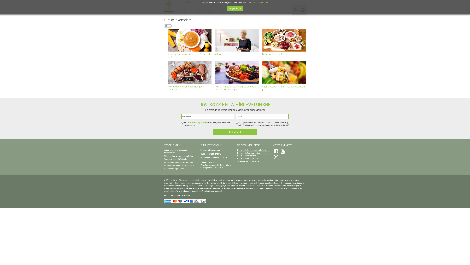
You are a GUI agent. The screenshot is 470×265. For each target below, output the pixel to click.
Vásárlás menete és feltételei (175, 159)
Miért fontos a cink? (273, 54)
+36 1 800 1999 (210, 154)
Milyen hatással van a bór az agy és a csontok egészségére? (235, 88)
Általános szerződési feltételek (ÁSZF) (179, 165)
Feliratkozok (235, 132)
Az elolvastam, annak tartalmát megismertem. (207, 124)
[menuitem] (183, 10)
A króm (219, 54)
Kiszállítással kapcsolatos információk (179, 162)
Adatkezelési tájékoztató (174, 169)
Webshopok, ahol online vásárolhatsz (178, 156)
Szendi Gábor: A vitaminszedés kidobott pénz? (283, 88)
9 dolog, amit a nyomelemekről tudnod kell (189, 56)
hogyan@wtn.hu (206, 168)
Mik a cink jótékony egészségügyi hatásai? (186, 88)
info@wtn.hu (212, 162)
